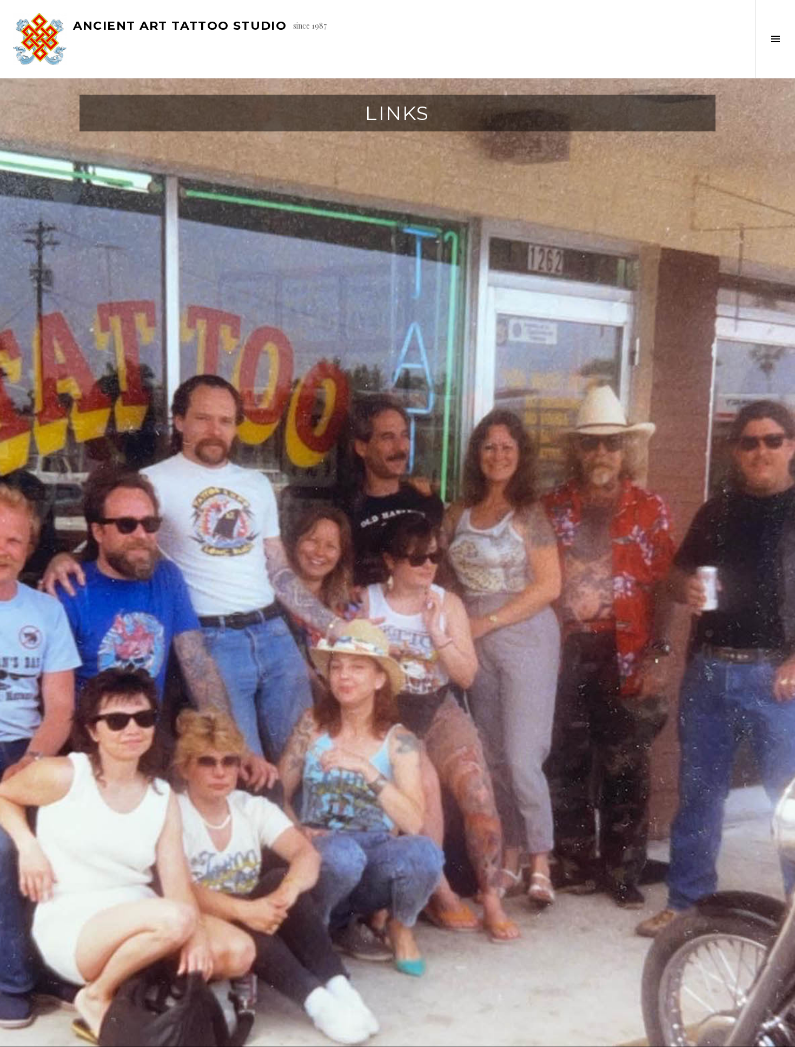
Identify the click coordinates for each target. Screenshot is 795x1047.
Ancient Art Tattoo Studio (180, 25)
